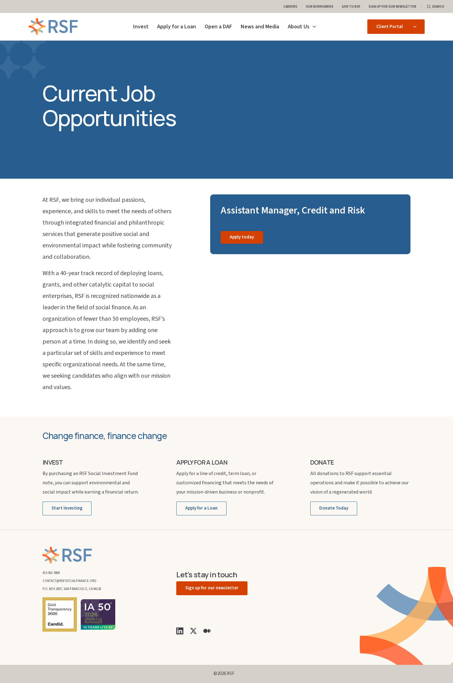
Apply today (242, 237)
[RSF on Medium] (206, 630)
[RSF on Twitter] (193, 630)
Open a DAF (218, 26)
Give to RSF (351, 6)
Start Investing (67, 508)
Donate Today (333, 508)
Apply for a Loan (176, 26)
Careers (290, 6)
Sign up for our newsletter (212, 588)
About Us (298, 26)
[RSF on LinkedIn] (179, 630)
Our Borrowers (319, 6)
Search (438, 6)
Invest (141, 26)
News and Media (260, 26)
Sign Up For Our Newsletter (392, 6)
